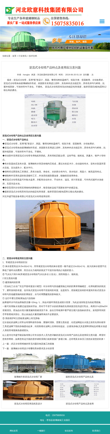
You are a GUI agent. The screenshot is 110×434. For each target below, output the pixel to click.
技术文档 (33, 56)
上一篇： (6, 344)
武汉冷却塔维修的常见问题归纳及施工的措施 (32, 344)
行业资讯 (23, 56)
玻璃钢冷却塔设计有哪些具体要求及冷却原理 (32, 348)
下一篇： (6, 348)
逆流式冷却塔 (11, 143)
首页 (14, 56)
